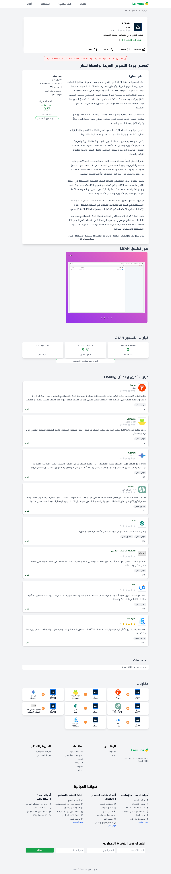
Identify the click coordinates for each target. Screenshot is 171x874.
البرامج (134, 10)
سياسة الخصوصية (43, 751)
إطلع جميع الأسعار (47, 118)
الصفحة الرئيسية (76, 751)
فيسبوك (112, 751)
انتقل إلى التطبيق (133, 40)
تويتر (114, 755)
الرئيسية (145, 10)
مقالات (83, 4)
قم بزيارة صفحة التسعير (85, 361)
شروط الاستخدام (44, 755)
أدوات (29, 4)
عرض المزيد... (143, 822)
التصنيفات (45, 4)
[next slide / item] (106, 287)
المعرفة (80, 766)
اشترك (39, 850)
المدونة (80, 759)
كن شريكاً (79, 770)
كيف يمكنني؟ (65, 4)
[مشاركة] (119, 40)
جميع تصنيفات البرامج (74, 755)
